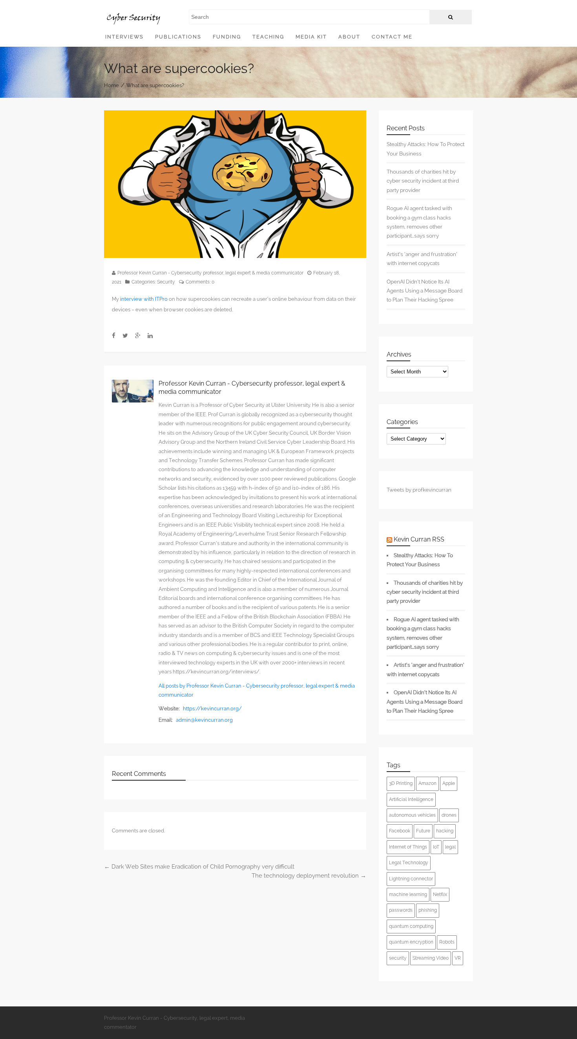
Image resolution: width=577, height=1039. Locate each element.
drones (449, 815)
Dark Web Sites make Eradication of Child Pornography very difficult (199, 866)
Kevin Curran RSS (419, 539)
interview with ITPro (144, 299)
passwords (401, 910)
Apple (448, 783)
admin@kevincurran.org (204, 720)
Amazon (427, 783)
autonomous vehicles (412, 815)
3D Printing (401, 783)
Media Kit (311, 37)
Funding (227, 37)
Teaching (268, 37)
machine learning (408, 894)
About (349, 37)
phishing (427, 910)
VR (458, 958)
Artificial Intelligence (411, 799)
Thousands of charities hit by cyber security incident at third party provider (423, 180)
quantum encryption (411, 942)
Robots (447, 942)
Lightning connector (411, 879)
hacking (444, 831)
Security (166, 282)
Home (111, 85)
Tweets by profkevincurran (419, 490)
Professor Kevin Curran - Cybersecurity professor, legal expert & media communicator (210, 273)
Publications (178, 37)
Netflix (440, 894)
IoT (436, 847)
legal (450, 847)
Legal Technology (408, 862)
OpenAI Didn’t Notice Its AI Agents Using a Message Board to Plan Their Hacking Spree (424, 290)
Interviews (124, 37)
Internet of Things (408, 847)
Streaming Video (431, 958)
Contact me (392, 37)
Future (423, 831)
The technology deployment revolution (309, 875)
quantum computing (411, 926)
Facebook (399, 831)
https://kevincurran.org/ (212, 709)
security (398, 958)
